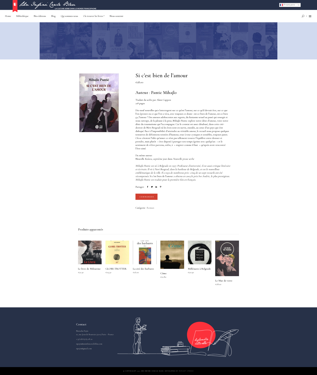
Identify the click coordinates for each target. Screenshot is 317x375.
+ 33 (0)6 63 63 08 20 (84, 339)
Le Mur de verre (223, 280)
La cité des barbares (143, 268)
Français (289, 5)
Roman (150, 207)
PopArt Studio (186, 371)
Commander (147, 197)
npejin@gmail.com (84, 348)
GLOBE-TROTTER (116, 268)
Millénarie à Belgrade (199, 268)
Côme (163, 273)
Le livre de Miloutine (89, 268)
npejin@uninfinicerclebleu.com (89, 344)
